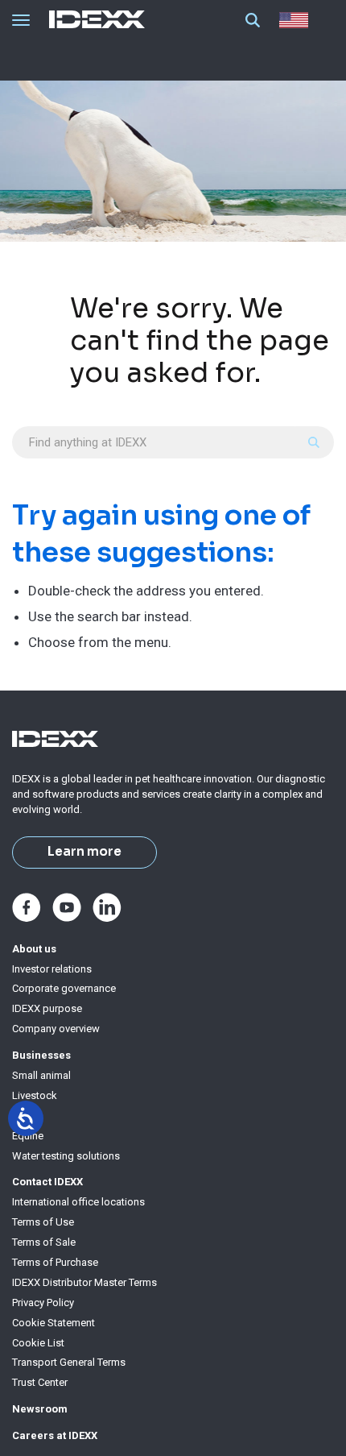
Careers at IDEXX (54, 1435)
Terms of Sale (44, 1242)
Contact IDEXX (47, 1182)
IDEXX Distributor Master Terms (84, 1282)
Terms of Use (43, 1222)
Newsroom (40, 1409)
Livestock (34, 1095)
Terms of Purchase (55, 1262)
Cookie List (38, 1343)
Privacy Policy (43, 1302)
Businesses (41, 1055)
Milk (21, 1116)
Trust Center (40, 1382)
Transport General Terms (69, 1362)
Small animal (41, 1075)
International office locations (78, 1202)
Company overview (56, 1029)
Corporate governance (64, 988)
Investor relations (52, 969)
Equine (27, 1136)
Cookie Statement (53, 1323)
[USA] (297, 20)
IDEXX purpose (47, 1008)
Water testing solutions (66, 1156)
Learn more (84, 852)
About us (34, 949)
